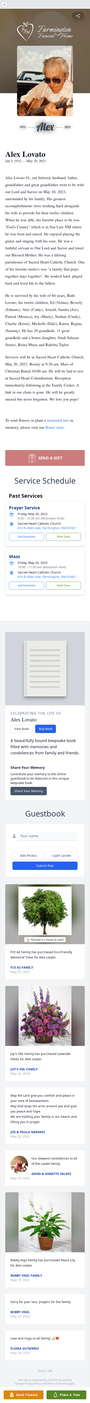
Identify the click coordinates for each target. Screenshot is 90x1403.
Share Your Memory (28, 791)
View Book (21, 729)
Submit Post (45, 866)
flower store (54, 427)
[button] (45, 914)
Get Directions (26, 537)
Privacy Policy (32, 1383)
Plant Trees (63, 537)
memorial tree (58, 420)
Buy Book (45, 729)
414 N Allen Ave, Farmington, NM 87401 (47, 528)
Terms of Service (57, 1383)
